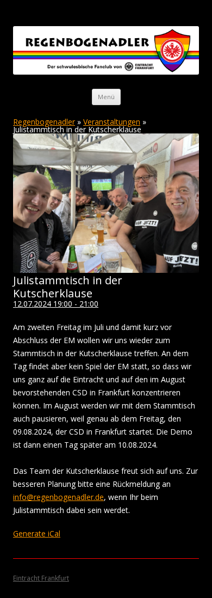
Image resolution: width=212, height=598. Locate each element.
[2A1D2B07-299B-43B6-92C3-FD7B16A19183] (106, 270)
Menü (106, 97)
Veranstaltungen (111, 122)
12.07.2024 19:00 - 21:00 (55, 303)
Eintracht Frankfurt (41, 578)
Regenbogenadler (44, 122)
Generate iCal (36, 533)
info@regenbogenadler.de (58, 497)
